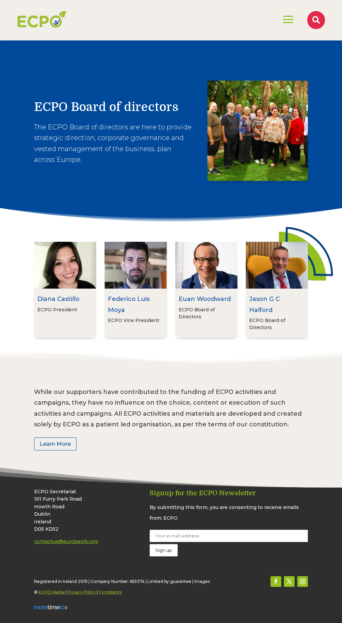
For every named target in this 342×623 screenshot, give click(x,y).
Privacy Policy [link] (81, 592)
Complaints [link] (110, 592)
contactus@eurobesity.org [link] (66, 541)
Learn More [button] (55, 444)
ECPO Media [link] (51, 592)
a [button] (288, 20)
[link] (42, 19)
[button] (276, 581)
